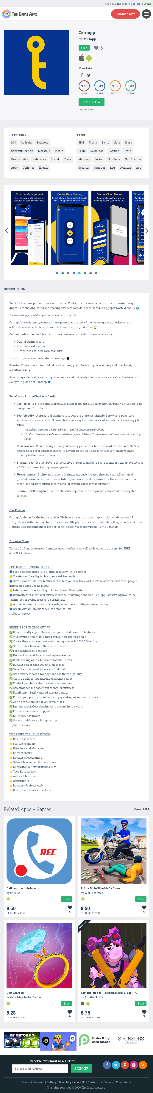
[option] (29, 229)
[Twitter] (116, 1065)
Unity (93, 142)
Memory (84, 159)
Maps (128, 142)
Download (97, 151)
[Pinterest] (125, 1065)
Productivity (19, 159)
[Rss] (143, 1065)
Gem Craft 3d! (15, 992)
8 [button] (96, 273)
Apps (14, 167)
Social (55, 159)
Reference (39, 159)
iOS (13, 142)
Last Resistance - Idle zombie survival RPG (109, 992)
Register (136, 3)
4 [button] (74, 273)
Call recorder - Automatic (23, 888)
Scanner (99, 167)
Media (59, 151)
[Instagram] (134, 1065)
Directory (65, 1082)
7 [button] (90, 273)
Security (83, 167)
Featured (38, 1082)
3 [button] (68, 273)
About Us (79, 1082)
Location (125, 167)
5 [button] (79, 273)
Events (43, 167)
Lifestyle (44, 151)
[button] (6, 229)
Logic (81, 151)
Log (112, 167)
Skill (105, 142)
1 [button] (57, 273)
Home (26, 1082)
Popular (113, 151)
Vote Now (91, 102)
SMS (81, 142)
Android (26, 142)
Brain (127, 151)
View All (141, 809)
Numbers (114, 159)
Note (117, 142)
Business (42, 142)
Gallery (52, 1082)
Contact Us (95, 1082)
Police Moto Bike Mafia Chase (100, 888)
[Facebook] (107, 1065)
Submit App (125, 14)
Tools (67, 159)
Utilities (28, 167)
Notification (133, 159)
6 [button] (85, 273)
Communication (22, 151)
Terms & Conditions (117, 1082)
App (138, 167)
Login (147, 3)
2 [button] (62, 273)
